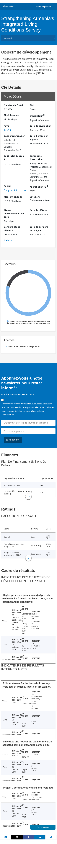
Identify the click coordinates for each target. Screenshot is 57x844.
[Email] (5, 837)
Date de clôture (38, 210)
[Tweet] (17, 837)
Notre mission (8, 6)
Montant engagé (13, 196)
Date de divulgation (40, 125)
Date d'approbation (14, 135)
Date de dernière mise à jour (39, 228)
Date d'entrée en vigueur (39, 137)
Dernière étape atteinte (12, 228)
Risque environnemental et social (15, 213)
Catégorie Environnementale (40, 198)
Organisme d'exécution (36, 157)
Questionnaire (43, 827)
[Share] (28, 837)
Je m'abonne (13, 439)
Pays (6, 125)
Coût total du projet (15, 157)
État (32, 105)
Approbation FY (39, 186)
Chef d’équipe (11, 115)
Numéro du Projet (13, 105)
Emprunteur (37, 115)
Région (7, 185)
